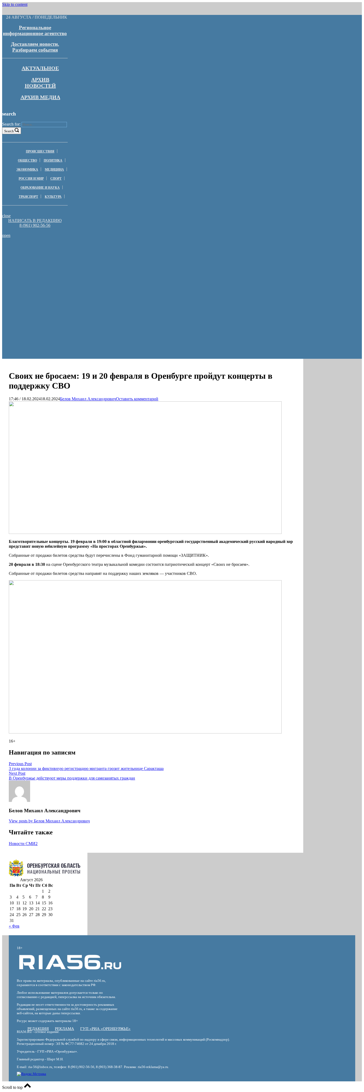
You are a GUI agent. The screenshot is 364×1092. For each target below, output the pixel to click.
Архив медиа (40, 97)
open (6, 235)
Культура (53, 197)
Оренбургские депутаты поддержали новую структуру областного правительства (78, 258)
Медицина (54, 169)
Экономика (27, 169)
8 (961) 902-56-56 (34, 225)
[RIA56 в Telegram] (36, 230)
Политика (53, 160)
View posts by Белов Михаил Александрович (49, 821)
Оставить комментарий (137, 399)
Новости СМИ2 (23, 843)
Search (9, 131)
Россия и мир (31, 178)
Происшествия (40, 151)
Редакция (38, 1029)
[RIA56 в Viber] (33, 230)
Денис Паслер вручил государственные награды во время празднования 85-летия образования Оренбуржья (78, 274)
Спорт (56, 178)
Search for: (11, 124)
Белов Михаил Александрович (88, 399)
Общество (27, 160)
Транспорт (28, 197)
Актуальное (40, 68)
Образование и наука (40, 187)
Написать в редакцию (35, 220)
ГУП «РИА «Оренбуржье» (105, 1029)
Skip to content (14, 4)
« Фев (14, 926)
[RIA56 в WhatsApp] (35, 230)
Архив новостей (40, 83)
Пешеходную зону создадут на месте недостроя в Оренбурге (78, 251)
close (6, 215)
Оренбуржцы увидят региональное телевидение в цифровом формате (78, 265)
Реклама (64, 1029)
